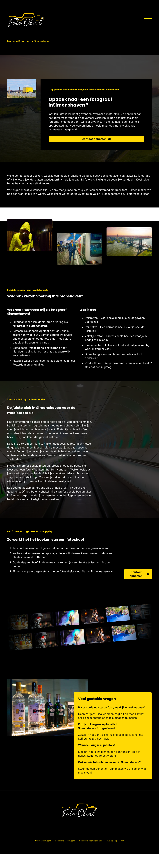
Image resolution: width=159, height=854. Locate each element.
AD (122, 841)
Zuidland (109, 833)
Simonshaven (65, 833)
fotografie (99, 354)
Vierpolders (85, 833)
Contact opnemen (94, 138)
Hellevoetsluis (96, 825)
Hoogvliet (108, 825)
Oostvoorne (120, 825)
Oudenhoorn (41, 833)
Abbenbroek (41, 825)
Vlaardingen (98, 833)
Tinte (76, 833)
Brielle (51, 825)
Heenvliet (71, 825)
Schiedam (53, 833)
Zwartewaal (120, 833)
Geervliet (61, 825)
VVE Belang (112, 841)
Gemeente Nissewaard (65, 841)
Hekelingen (83, 825)
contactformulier (66, 548)
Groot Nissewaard (43, 841)
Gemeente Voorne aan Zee (90, 841)
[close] (148, 20)
